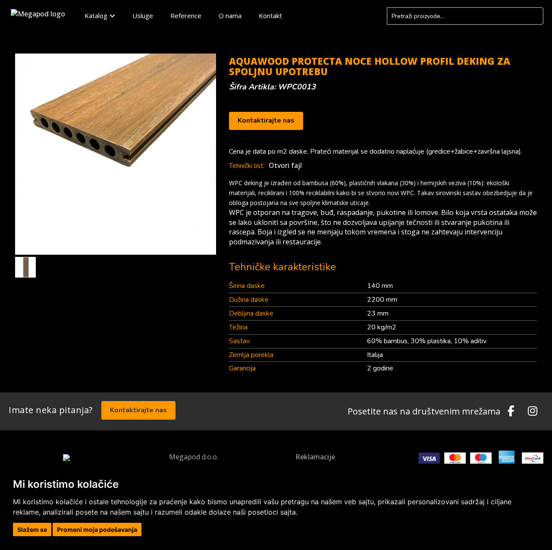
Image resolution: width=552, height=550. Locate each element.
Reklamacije (315, 456)
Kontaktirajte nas (266, 120)
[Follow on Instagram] (533, 411)
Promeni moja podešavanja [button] (97, 529)
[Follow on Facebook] (511, 411)
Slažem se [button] (32, 529)
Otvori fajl (285, 165)
